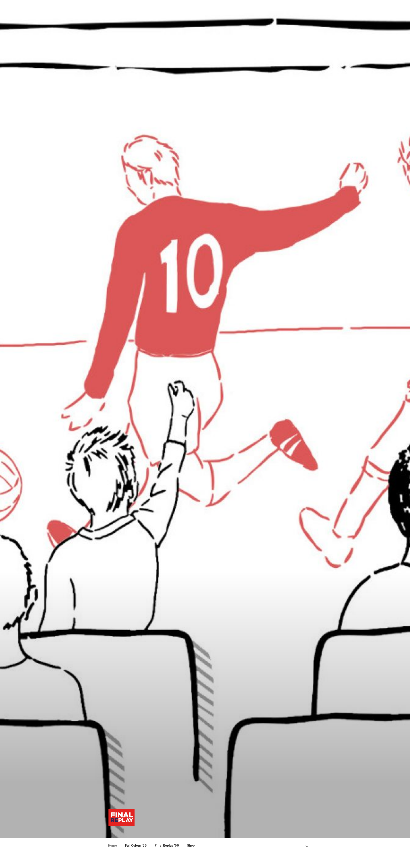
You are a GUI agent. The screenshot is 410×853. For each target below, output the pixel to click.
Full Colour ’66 (136, 845)
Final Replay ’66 (167, 845)
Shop (191, 845)
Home (112, 845)
